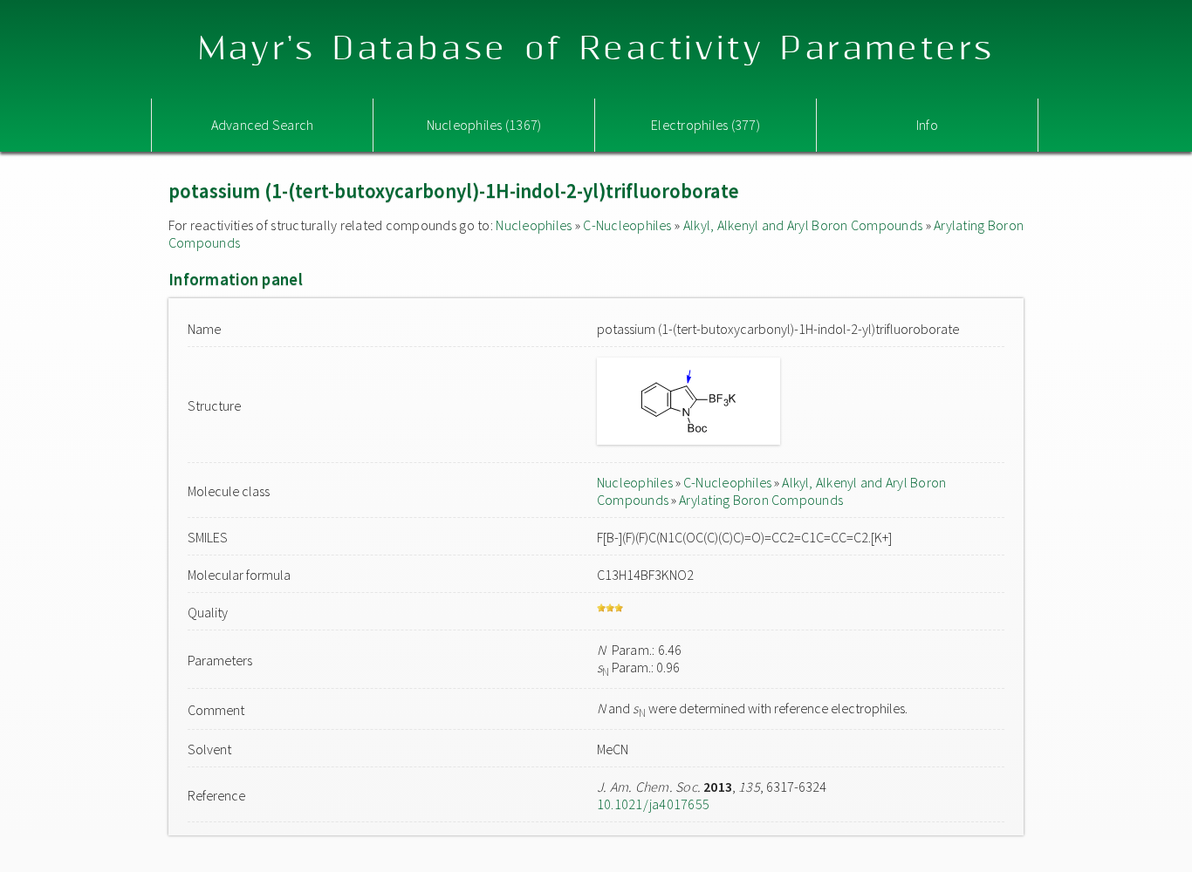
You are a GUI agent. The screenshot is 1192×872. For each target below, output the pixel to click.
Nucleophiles (534, 225)
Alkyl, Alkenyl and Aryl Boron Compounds (802, 225)
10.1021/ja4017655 (653, 804)
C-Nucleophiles (627, 225)
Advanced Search (262, 124)
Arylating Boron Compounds (761, 499)
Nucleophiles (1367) (484, 124)
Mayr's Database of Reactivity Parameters (596, 49)
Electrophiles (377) (705, 124)
